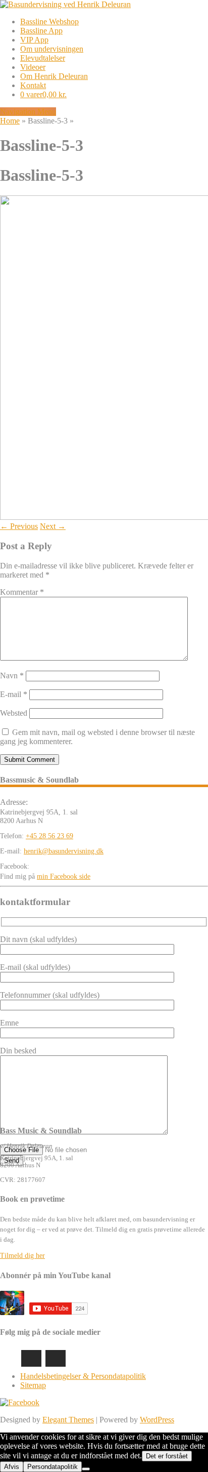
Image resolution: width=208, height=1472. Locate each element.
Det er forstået (167, 1456)
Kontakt (33, 85)
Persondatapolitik (52, 1466)
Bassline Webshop (49, 21)
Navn (12, 675)
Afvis (11, 1466)
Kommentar (22, 592)
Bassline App (41, 30)
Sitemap (33, 1385)
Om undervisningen (51, 49)
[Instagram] (31, 1358)
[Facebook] (55, 1358)
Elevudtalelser (42, 58)
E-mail (13, 694)
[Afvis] (86, 1468)
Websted (13, 713)
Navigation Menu (28, 111)
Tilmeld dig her (22, 1255)
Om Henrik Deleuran (54, 76)
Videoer (32, 67)
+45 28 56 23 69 (49, 836)
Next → (53, 526)
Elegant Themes (68, 1419)
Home (10, 120)
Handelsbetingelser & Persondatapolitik (83, 1376)
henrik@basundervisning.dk (63, 851)
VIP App (34, 39)
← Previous (19, 526)
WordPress (157, 1419)
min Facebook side (63, 876)
